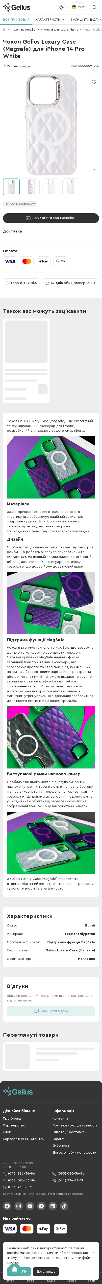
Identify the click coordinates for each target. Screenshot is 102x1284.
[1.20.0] (16, 7)
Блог (7, 1132)
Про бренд (12, 1118)
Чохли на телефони (25, 29)
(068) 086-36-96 (21, 1180)
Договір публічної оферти (74, 1152)
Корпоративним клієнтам (24, 1139)
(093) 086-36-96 (71, 1173)
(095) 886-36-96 (21, 1173)
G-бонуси (60, 1145)
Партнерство (14, 1125)
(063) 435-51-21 (20, 1187)
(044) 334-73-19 (70, 1180)
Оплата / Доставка (68, 1132)
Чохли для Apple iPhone (61, 29)
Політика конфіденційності (74, 1125)
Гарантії (59, 1139)
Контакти (60, 1118)
